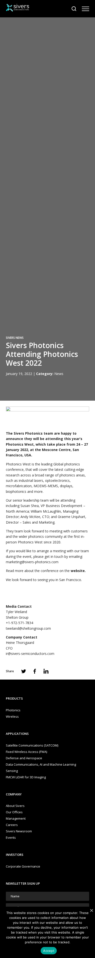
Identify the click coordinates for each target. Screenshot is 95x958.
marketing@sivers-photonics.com (32, 562)
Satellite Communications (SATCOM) (32, 745)
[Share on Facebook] (34, 671)
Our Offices (14, 812)
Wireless (12, 716)
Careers (12, 825)
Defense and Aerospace (24, 758)
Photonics (13, 710)
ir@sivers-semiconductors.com (30, 653)
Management (16, 818)
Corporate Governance (23, 866)
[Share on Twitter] (23, 671)
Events (11, 837)
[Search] (74, 9)
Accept (48, 951)
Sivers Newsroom (19, 831)
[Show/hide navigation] (85, 8)
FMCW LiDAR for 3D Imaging (26, 777)
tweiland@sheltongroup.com (28, 628)
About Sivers (15, 806)
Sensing (12, 771)
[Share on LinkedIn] (46, 671)
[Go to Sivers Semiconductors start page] (17, 8)
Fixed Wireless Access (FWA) (26, 751)
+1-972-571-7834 (19, 622)
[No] (91, 910)
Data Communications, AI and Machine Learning (41, 764)
